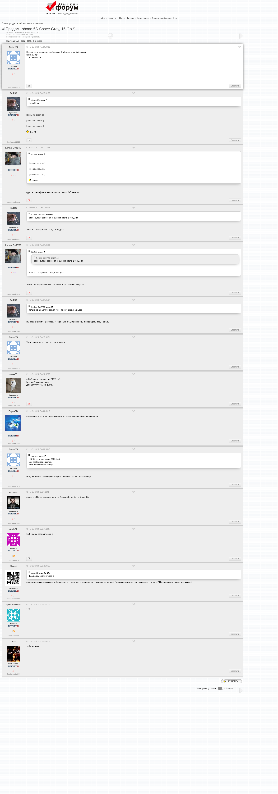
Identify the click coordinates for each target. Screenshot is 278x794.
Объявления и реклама (31, 23)
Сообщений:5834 (13, 202)
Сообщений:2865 (13, 599)
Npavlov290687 (13, 604)
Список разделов (10, 23)
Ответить (235, 86)
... (57, 258)
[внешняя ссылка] (35, 115)
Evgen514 (13, 411)
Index (102, 18)
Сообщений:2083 (13, 142)
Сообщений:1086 (13, 523)
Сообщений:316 (13, 87)
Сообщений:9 (13, 636)
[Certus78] (29, 404)
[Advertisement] (85, 71)
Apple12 (13, 529)
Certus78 (13, 47)
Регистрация (143, 18)
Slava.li (13, 566)
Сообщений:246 (13, 674)
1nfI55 (13, 641)
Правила (112, 18)
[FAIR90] (29, 86)
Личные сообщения (161, 18)
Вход (175, 18)
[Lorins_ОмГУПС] (29, 140)
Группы (130, 18)
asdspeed (13, 492)
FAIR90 (13, 93)
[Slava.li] (29, 559)
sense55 (13, 374)
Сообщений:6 (13, 560)
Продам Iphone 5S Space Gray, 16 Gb (39, 29)
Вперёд (38, 41)
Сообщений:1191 (13, 405)
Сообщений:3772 (13, 443)
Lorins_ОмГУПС (13, 148)
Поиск (122, 18)
